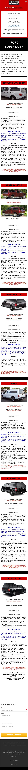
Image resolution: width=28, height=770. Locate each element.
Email (2, 713)
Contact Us (14, 756)
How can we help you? (7, 724)
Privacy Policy (14, 764)
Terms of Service (14, 760)
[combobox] (2, 721)
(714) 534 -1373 (15, 25)
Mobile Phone (4, 718)
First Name (4, 708)
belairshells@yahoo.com (14, 26)
